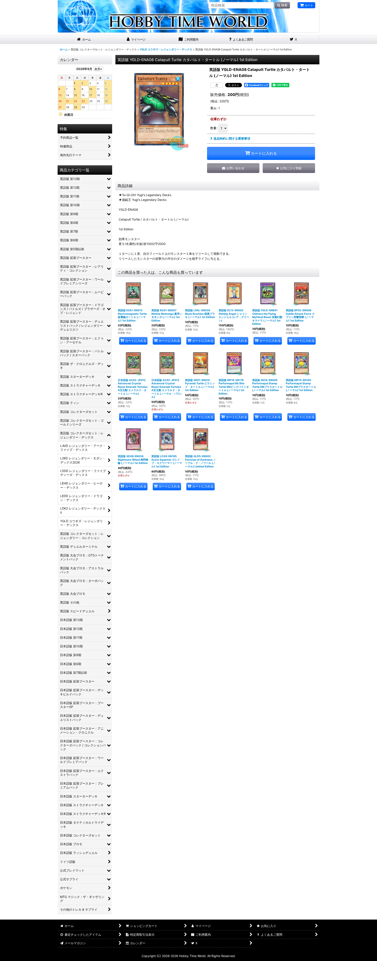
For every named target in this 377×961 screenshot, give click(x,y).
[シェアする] (216, 85)
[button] (289, 168)
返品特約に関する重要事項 (232, 138)
